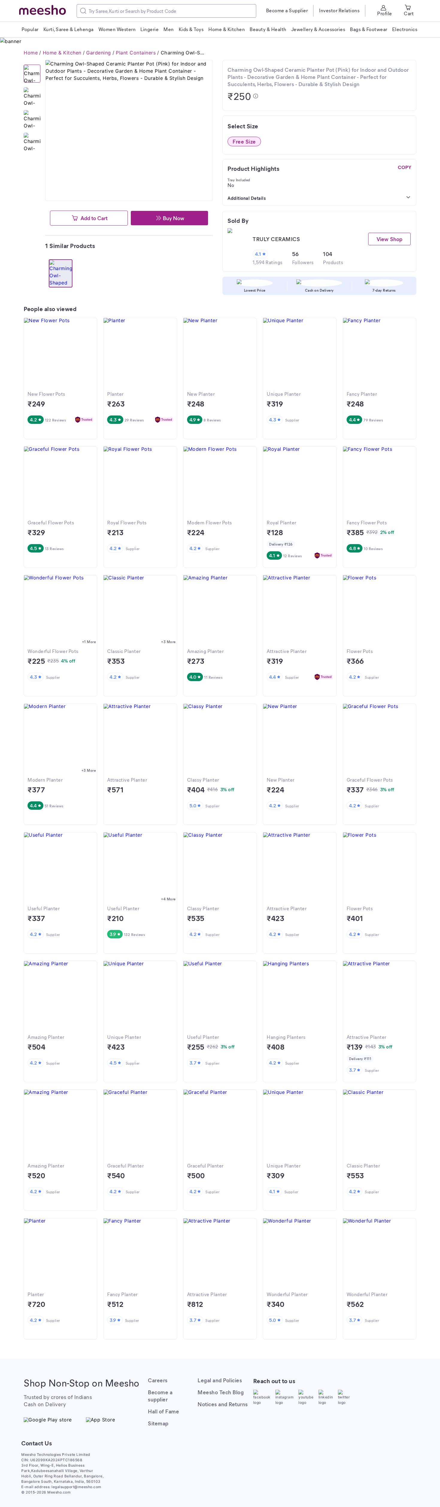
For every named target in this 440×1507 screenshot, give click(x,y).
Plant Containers (136, 53)
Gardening (98, 53)
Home (31, 53)
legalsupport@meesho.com (76, 1487)
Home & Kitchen (62, 53)
